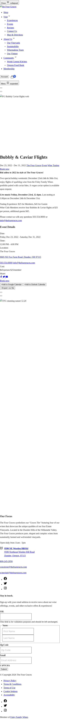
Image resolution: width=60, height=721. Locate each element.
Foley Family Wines (19, 717)
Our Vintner (12, 53)
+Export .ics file (7, 288)
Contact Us (12, 31)
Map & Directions (15, 35)
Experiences (12, 20)
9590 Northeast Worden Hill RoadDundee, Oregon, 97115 (19, 552)
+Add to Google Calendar (11, 284)
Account (4, 77)
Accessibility (9, 695)
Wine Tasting (53, 165)
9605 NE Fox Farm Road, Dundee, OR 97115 (20, 257)
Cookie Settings (10, 691)
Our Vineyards (13, 43)
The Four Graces (33, 165)
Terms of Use (9, 688)
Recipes (10, 27)
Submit (4, 669)
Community (8, 58)
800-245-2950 (6, 561)
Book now (4, 169)
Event (44, 165)
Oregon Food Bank (15, 65)
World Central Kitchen (17, 61)
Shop (5, 12)
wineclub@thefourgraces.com (13, 573)
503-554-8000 (6, 263)
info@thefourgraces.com (11, 220)
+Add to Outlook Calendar (34, 284)
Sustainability (13, 46)
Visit (5, 17)
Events (10, 24)
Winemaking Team (15, 50)
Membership (9, 69)
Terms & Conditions (12, 684)
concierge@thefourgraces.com (13, 567)
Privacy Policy (9, 680)
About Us (7, 39)
